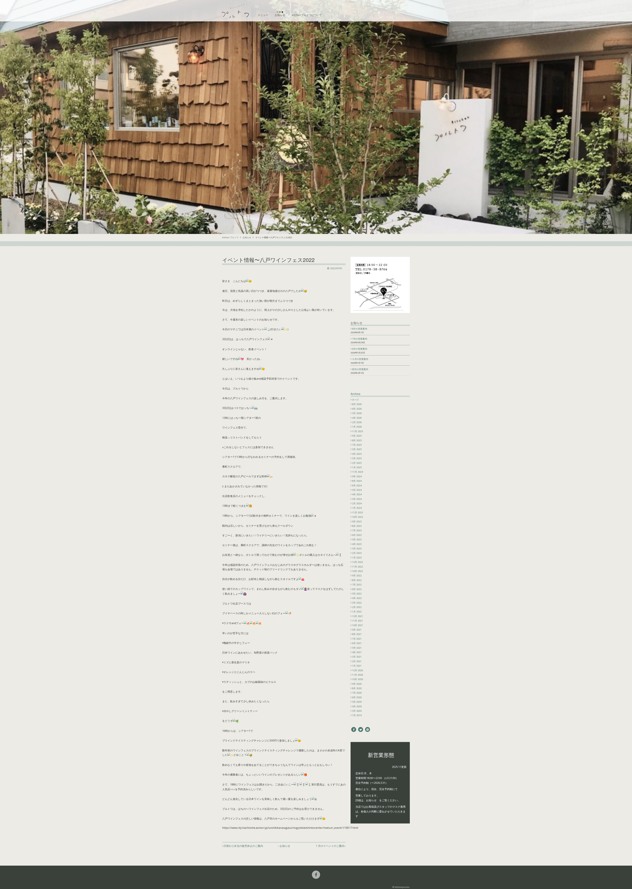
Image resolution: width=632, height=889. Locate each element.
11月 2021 (357, 620)
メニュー (263, 15)
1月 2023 (357, 557)
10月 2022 (357, 571)
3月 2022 (357, 602)
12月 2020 (357, 670)
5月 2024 (357, 489)
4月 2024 (357, 494)
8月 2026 (357, 404)
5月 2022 (357, 593)
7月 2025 (357, 444)
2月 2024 (357, 503)
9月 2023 (357, 521)
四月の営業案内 (360, 369)
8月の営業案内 (360, 328)
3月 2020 (357, 710)
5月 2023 (357, 539)
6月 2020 (357, 697)
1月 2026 (357, 426)
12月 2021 (357, 616)
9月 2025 (357, 435)
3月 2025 (357, 458)
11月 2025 (357, 431)
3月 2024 (357, 498)
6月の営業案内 (360, 348)
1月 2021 (357, 665)
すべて (355, 399)
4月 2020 (357, 706)
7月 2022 (357, 584)
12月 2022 (357, 562)
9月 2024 (357, 476)
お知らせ (280, 15)
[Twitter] (360, 729)
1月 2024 (357, 507)
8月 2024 (357, 480)
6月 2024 (357, 485)
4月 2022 (357, 598)
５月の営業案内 (360, 359)
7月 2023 (357, 530)
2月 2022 (357, 607)
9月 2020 (357, 683)
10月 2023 (357, 516)
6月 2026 (357, 408)
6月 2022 (357, 589)
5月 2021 (357, 647)
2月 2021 (357, 661)
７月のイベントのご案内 (329, 846)
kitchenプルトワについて (307, 15)
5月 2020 (357, 701)
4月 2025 (357, 453)
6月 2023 (357, 535)
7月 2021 (357, 638)
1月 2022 (357, 611)
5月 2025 (357, 449)
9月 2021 (357, 629)
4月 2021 (357, 652)
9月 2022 (357, 575)
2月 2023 (357, 552)
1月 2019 (357, 715)
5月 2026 (357, 413)
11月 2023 (357, 512)
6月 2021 (357, 643)
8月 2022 (357, 580)
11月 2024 (357, 471)
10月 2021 (357, 625)
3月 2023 (357, 548)
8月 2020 (357, 688)
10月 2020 (357, 679)
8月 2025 (357, 440)
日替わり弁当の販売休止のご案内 (243, 846)
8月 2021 (357, 634)
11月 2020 (357, 674)
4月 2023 (357, 544)
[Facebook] (353, 729)
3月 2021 (357, 656)
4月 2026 (357, 417)
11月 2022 (357, 566)
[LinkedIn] (367, 729)
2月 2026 (357, 422)
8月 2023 (357, 525)
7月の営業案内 (360, 338)
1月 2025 (357, 467)
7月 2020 (357, 692)
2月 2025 (357, 462)
